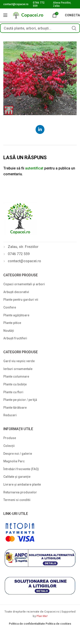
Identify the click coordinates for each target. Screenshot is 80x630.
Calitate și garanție (16, 476)
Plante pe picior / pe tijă (20, 400)
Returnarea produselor (20, 492)
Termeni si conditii (16, 500)
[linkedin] (40, 129)
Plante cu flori (13, 392)
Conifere (9, 307)
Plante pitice (12, 323)
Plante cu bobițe (15, 384)
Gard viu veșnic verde (19, 361)
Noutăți (8, 330)
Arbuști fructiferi (15, 338)
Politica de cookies (58, 623)
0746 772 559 (19, 254)
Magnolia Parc (14, 461)
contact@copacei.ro (15, 4)
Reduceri (10, 415)
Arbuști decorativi (16, 292)
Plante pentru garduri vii (20, 299)
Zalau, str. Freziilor (23, 247)
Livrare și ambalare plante (22, 484)
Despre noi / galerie (17, 453)
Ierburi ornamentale (17, 369)
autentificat (34, 168)
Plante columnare (16, 376)
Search (74, 28)
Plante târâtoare (15, 407)
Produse (9, 438)
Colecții (9, 446)
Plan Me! (42, 616)
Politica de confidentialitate (27, 623)
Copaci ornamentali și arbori (24, 284)
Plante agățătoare (16, 315)
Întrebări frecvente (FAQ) (21, 469)
